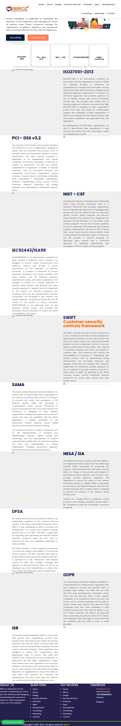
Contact (111, 13)
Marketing (99, 13)
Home (41, 4)
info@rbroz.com (103, 689)
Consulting (86, 13)
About (50, 4)
